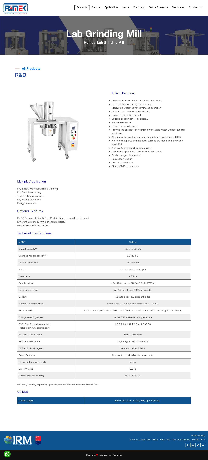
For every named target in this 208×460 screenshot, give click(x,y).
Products (82, 7)
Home (88, 43)
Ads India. (117, 455)
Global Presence (158, 7)
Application (111, 7)
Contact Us (196, 7)
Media (125, 7)
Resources (178, 7)
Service (96, 7)
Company (139, 7)
